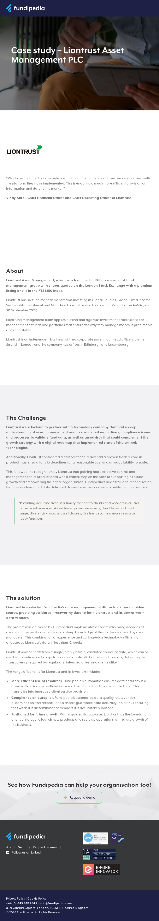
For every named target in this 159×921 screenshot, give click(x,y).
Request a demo (45, 847)
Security (24, 847)
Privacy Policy (15, 898)
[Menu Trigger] (145, 8)
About (11, 847)
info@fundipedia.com (56, 903)
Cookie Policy (37, 898)
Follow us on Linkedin (27, 852)
